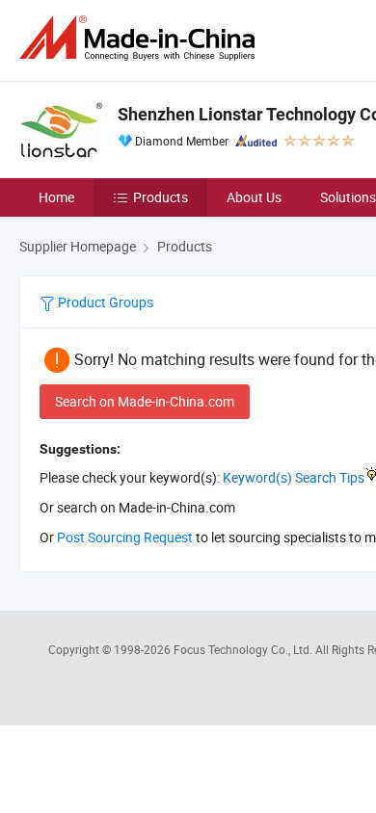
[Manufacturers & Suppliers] (140, 38)
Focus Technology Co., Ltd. (244, 649)
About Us (254, 197)
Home (56, 197)
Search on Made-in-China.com (144, 401)
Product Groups (104, 302)
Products (160, 197)
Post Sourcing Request (125, 537)
